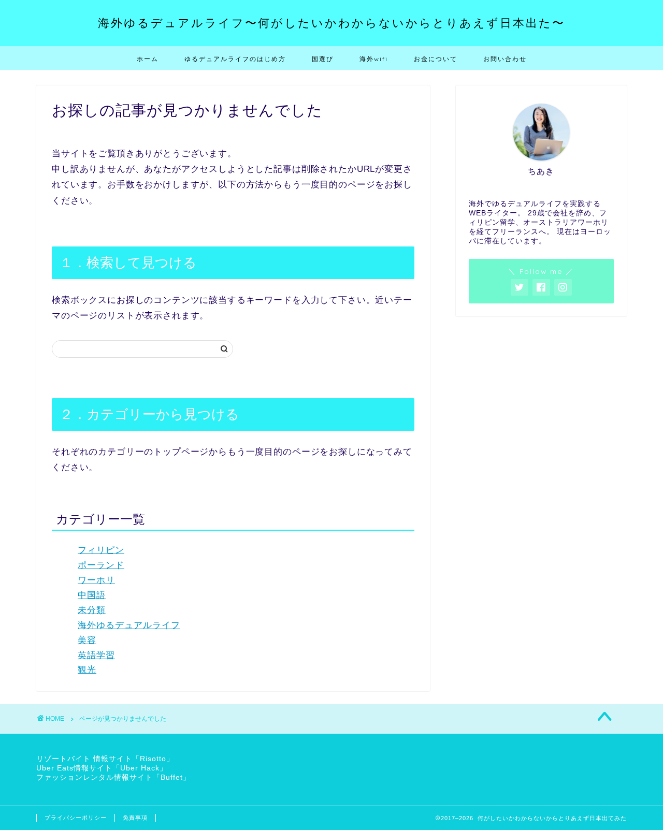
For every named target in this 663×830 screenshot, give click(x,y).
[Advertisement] (541, 422)
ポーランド (101, 565)
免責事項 (135, 817)
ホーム (147, 59)
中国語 (92, 595)
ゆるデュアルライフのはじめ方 (235, 59)
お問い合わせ (505, 59)
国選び (323, 59)
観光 (87, 670)
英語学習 (96, 655)
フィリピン (101, 550)
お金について (435, 59)
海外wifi (373, 59)
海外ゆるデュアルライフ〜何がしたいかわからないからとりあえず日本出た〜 (331, 23)
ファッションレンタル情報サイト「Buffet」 (113, 777)
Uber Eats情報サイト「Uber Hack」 (101, 768)
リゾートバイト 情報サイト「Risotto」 (105, 759)
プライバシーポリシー (76, 817)
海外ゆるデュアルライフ (129, 625)
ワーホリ (96, 580)
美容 (87, 640)
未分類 (92, 610)
